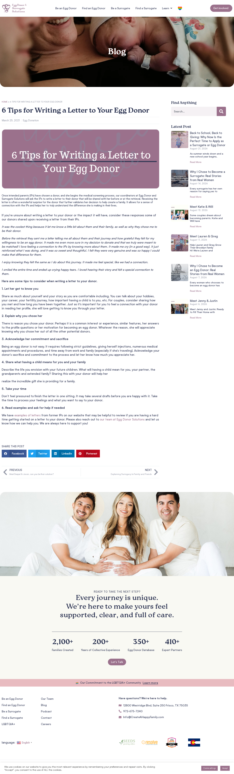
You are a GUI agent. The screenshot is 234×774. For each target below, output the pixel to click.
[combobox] (194, 111)
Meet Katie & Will (201, 206)
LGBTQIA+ (8, 724)
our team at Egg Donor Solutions (122, 419)
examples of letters (27, 415)
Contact (46, 717)
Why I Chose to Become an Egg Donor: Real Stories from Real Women (207, 270)
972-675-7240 (133, 711)
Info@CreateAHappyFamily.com (143, 717)
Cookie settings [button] (209, 768)
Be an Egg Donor (12, 698)
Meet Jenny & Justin (204, 301)
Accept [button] (225, 768)
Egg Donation (31, 120)
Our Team (47, 698)
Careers (46, 724)
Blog (44, 705)
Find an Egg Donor (13, 705)
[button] (14, 453)
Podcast (46, 711)
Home (5, 101)
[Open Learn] (171, 8)
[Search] (221, 111)
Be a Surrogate (11, 711)
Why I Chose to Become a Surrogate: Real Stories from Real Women (207, 176)
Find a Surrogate (12, 717)
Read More (195, 162)
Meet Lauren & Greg (204, 236)
